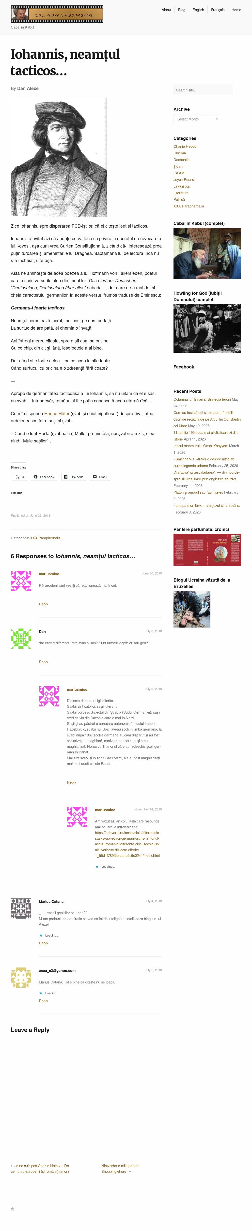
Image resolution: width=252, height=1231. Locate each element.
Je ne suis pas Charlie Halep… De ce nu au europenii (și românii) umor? (40, 1168)
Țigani (178, 166)
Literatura (181, 192)
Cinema (179, 152)
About (166, 9)
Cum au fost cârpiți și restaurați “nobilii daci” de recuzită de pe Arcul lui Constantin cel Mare (207, 419)
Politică (179, 199)
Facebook (183, 367)
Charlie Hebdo (184, 146)
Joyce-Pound (183, 179)
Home (236, 9)
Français (217, 9)
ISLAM (178, 172)
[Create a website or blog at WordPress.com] (12, 1209)
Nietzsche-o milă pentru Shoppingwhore (120, 1168)
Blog (181, 9)
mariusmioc (49, 573)
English (198, 9)
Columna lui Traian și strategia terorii (202, 399)
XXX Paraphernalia (45, 537)
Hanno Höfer (56, 413)
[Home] (57, 14)
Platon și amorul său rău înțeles (198, 492)
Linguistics (181, 186)
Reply (43, 603)
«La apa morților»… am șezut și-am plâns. (206, 505)
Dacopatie (181, 159)
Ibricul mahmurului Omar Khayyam (200, 445)
